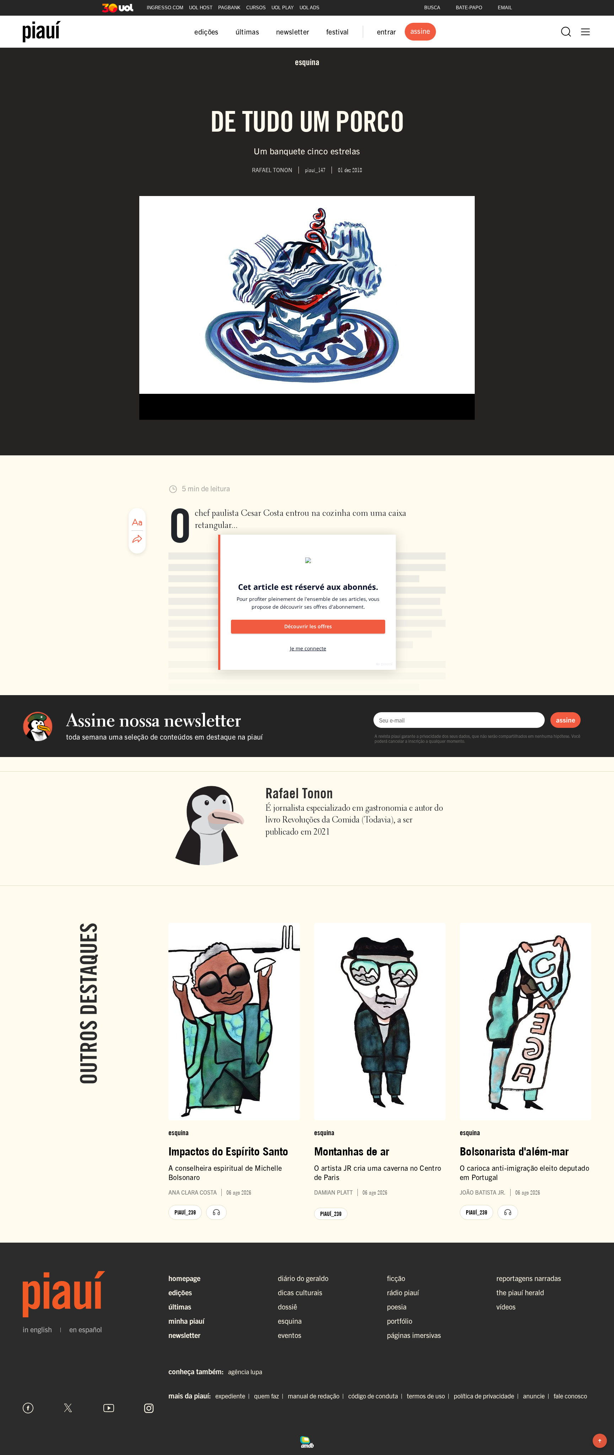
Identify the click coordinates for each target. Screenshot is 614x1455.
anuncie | (537, 1396)
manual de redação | (317, 1396)
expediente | (234, 1396)
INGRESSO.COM (165, 7)
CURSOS (256, 7)
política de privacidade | (488, 1396)
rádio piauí (403, 1292)
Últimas (179, 1306)
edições (206, 31)
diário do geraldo (303, 1278)
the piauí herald (520, 1292)
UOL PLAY (282, 7)
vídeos (506, 1306)
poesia (396, 1306)
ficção (396, 1278)
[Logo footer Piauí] (88, 1294)
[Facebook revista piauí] (28, 1408)
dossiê (287, 1306)
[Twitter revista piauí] (68, 1408)
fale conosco (570, 1396)
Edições (180, 1292)
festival (337, 31)
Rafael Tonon (299, 793)
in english (37, 1329)
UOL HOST (200, 7)
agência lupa (245, 1371)
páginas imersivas (414, 1334)
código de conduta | (376, 1396)
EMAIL (505, 7)
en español (85, 1329)
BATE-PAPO (469, 7)
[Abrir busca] (566, 31)
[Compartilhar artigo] (137, 539)
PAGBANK (229, 7)
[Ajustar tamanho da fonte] (137, 522)
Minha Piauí (186, 1320)
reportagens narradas (528, 1278)
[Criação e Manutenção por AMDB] (307, 1441)
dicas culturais (300, 1292)
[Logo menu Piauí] (42, 31)
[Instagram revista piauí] (149, 1408)
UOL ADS (309, 7)
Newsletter (184, 1334)
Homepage (184, 1278)
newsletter (292, 31)
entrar (386, 31)
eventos (289, 1334)
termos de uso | (429, 1396)
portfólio (399, 1320)
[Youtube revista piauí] (108, 1408)
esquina (290, 1320)
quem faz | (270, 1396)
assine (565, 719)
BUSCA (432, 7)
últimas (247, 31)
